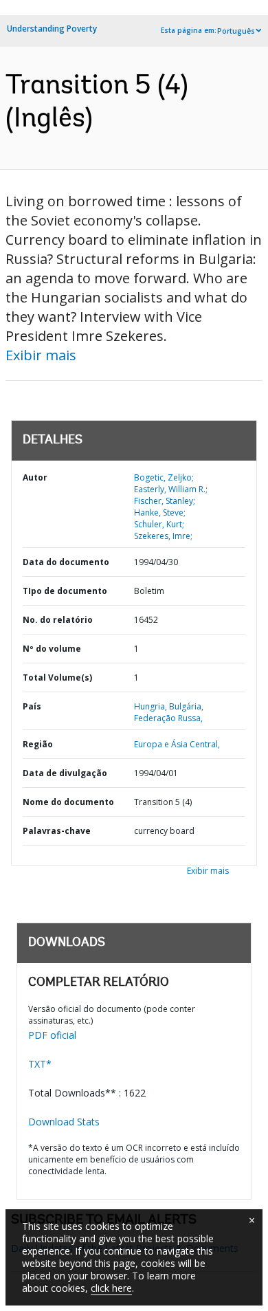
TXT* (40, 1063)
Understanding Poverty (52, 28)
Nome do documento (68, 802)
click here (111, 1288)
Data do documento (66, 562)
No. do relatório (58, 620)
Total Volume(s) (57, 677)
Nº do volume (52, 648)
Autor (35, 477)
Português (236, 31)
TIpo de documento (65, 591)
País (32, 706)
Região (38, 744)
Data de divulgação (65, 773)
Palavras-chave (57, 831)
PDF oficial (52, 1035)
